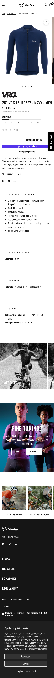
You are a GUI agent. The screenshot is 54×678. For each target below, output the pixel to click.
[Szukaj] (46, 5)
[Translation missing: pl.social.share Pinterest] (15, 181)
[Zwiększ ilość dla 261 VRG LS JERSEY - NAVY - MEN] (12, 140)
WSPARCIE (8, 569)
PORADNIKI (9, 578)
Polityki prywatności (40, 648)
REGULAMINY (10, 588)
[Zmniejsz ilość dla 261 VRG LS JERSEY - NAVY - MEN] (4, 140)
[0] (50, 5)
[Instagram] (12, 544)
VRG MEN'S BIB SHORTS (39, 514)
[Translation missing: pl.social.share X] (9, 181)
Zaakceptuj (25, 656)
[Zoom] (46, 22)
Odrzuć (26, 663)
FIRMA (6, 559)
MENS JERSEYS (11, 13)
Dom (3, 13)
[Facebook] (5, 544)
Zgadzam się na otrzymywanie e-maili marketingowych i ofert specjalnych (26, 614)
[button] (18, 451)
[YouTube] (18, 545)
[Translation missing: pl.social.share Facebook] (3, 181)
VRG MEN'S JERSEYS (14, 514)
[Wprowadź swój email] (49, 606)
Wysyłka (14, 111)
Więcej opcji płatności (27, 151)
